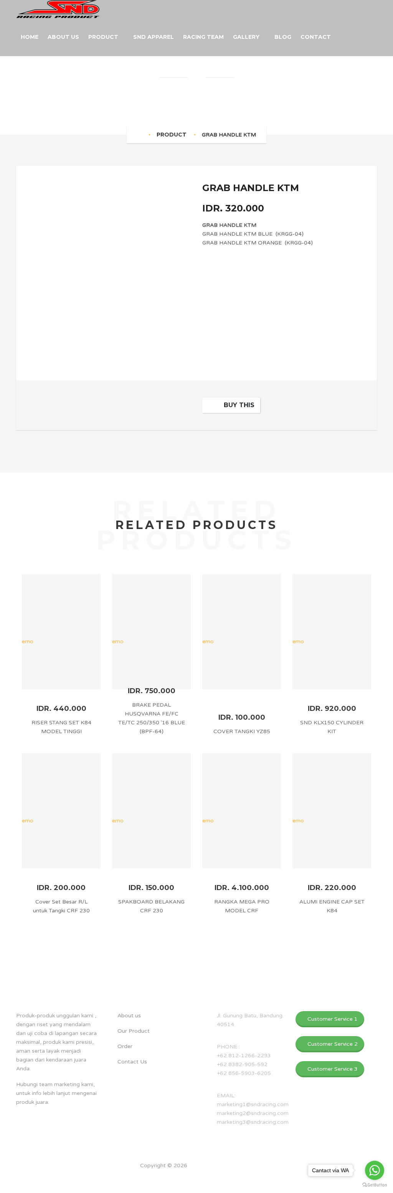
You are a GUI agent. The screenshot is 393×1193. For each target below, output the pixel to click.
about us (35, 983)
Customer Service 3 (332, 1069)
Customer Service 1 (332, 1019)
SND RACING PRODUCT (221, 1165)
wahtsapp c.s (324, 983)
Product (172, 134)
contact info (230, 983)
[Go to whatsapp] (374, 1170)
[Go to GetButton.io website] (374, 1185)
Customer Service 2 (332, 1044)
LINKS (119, 983)
